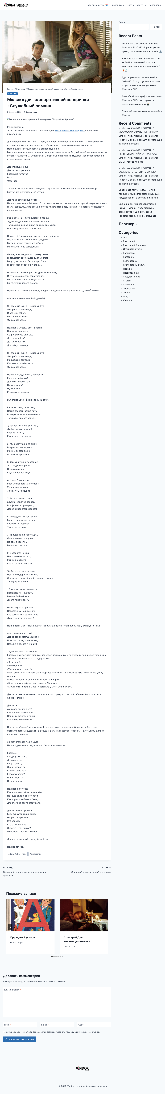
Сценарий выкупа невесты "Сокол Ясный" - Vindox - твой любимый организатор (137, 208)
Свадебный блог (132, 276)
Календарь (155, 5)
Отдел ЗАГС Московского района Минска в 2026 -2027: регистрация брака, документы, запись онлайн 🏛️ (142, 47)
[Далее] (104, 927)
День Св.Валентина (17, 854)
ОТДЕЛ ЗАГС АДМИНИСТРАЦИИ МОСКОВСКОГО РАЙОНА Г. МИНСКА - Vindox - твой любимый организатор (139, 132)
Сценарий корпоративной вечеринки (91, 870)
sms (125, 237)
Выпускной (129, 241)
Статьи (127, 280)
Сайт (81, 1024)
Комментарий (12, 989)
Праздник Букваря (22, 937)
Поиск (122, 22)
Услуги (126, 296)
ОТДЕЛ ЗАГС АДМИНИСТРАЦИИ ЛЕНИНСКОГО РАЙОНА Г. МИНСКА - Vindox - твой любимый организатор (139, 154)
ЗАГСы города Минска (131, 161)
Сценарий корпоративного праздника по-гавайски (25, 872)
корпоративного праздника (70, 130)
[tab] (52, 956)
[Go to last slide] (10, 927)
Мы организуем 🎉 (98, 5)
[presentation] (30, 915)
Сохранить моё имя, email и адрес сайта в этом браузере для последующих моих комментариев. (53, 1032)
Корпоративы (130, 261)
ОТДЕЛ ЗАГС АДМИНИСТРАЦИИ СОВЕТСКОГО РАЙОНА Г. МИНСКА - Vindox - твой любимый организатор (138, 172)
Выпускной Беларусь (134, 245)
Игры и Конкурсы (132, 249)
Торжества (129, 288)
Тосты (126, 292)
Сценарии (12, 94)
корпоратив (35, 854)
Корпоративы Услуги (134, 264)
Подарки (127, 268)
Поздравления (131, 272)
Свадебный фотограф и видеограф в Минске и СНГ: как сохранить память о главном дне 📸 (142, 100)
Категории (128, 257)
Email (45, 1024)
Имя (7, 1024)
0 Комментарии (30, 112)
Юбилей (127, 300)
